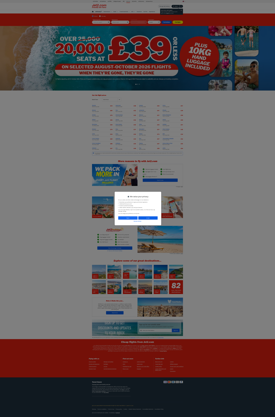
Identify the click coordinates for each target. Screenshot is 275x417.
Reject (127, 218)
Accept (148, 218)
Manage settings (137, 221)
